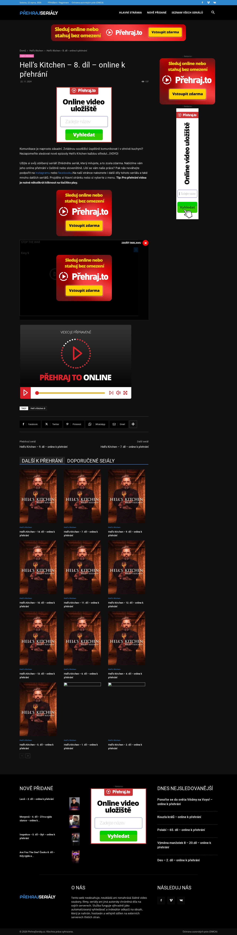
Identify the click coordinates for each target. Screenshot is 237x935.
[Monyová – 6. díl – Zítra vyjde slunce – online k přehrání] (74, 821)
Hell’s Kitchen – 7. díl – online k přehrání (124, 446)
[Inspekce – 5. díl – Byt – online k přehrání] (76, 839)
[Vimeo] (208, 2)
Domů (23, 50)
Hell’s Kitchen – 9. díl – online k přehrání (43, 446)
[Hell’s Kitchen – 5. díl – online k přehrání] (40, 709)
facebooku (65, 173)
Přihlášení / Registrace (58, 2)
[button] (212, 13)
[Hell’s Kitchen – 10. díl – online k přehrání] (40, 567)
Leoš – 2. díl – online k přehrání (37, 799)
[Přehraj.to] (118, 32)
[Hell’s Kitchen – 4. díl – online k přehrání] (128, 638)
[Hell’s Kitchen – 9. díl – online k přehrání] (128, 496)
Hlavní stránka (130, 12)
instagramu (42, 173)
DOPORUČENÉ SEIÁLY (91, 461)
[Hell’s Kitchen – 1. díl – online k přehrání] (84, 709)
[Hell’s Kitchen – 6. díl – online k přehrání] (84, 638)
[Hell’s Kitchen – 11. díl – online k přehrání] (84, 567)
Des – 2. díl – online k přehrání (178, 860)
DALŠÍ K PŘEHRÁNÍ (42, 461)
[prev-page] (22, 755)
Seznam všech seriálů (187, 12)
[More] (133, 424)
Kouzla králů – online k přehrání (179, 817)
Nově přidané (156, 12)
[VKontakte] (214, 2)
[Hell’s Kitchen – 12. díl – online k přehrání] (128, 567)
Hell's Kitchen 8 (38, 408)
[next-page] (28, 755)
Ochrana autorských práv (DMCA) (87, 2)
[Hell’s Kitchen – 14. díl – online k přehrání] (40, 496)
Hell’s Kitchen (36, 50)
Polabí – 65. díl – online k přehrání (181, 830)
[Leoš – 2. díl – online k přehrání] (74, 803)
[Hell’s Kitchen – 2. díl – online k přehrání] (128, 709)
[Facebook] (202, 2)
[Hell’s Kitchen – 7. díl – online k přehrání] (84, 496)
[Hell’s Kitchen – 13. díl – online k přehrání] (40, 638)
